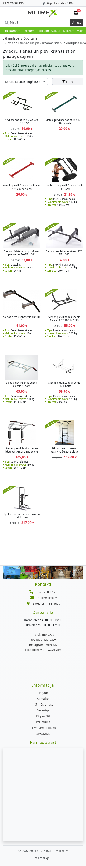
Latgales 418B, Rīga (46, 603)
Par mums (43, 722)
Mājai (80, 31)
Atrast (76, 22)
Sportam (43, 31)
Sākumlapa (11, 38)
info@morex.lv (47, 598)
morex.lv (43, 634)
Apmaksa (43, 699)
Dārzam (69, 31)
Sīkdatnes (43, 734)
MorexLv (43, 639)
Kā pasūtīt (43, 716)
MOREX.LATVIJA (43, 650)
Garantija (43, 710)
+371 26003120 (13, 3)
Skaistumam (11, 31)
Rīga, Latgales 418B (60, 3)
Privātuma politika (43, 728)
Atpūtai (56, 31)
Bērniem (28, 31)
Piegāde (43, 693)
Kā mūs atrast (43, 704)
